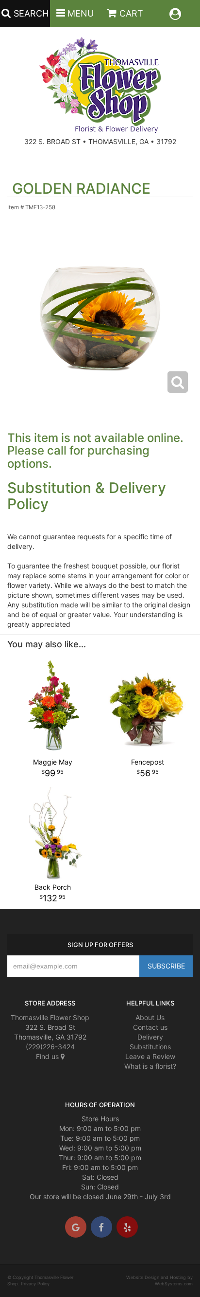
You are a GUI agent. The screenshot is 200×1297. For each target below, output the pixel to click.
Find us (48, 1056)
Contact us (150, 1027)
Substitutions (150, 1046)
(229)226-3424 (50, 1046)
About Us (150, 1017)
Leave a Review (150, 1056)
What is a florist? (150, 1066)
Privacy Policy (35, 1283)
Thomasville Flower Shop (50, 1017)
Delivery (150, 1037)
